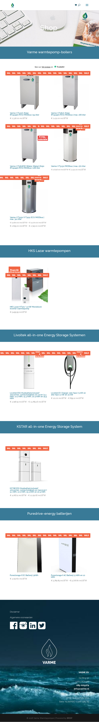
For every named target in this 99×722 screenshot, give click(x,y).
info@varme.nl (81, 689)
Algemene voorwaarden (21, 617)
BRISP (69, 718)
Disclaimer (15, 612)
